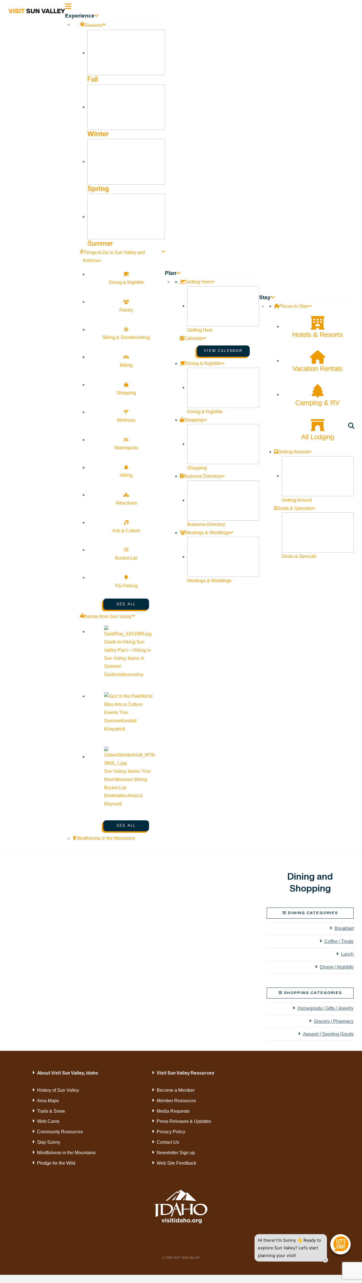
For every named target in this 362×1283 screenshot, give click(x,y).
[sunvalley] (36, 10)
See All (126, 604)
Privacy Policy (171, 1131)
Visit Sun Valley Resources (185, 1072)
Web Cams (48, 1121)
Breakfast (344, 928)
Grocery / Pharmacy (334, 1021)
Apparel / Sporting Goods (328, 1034)
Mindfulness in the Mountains (66, 1152)
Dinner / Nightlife (337, 967)
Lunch (347, 954)
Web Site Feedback (176, 1163)
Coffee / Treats (339, 941)
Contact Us (168, 1142)
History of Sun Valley (58, 1090)
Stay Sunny (48, 1142)
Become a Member (176, 1090)
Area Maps (48, 1100)
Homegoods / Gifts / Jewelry (326, 1008)
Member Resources (176, 1100)
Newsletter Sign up (176, 1152)
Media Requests (173, 1111)
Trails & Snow (51, 1111)
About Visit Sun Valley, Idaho (67, 1072)
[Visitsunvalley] (352, 426)
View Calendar (223, 351)
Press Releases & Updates (184, 1121)
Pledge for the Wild (56, 1163)
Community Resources (60, 1131)
